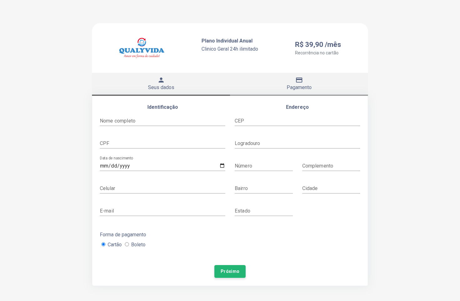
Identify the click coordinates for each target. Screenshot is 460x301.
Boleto (138, 245)
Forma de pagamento (123, 235)
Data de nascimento (116, 158)
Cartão (115, 245)
